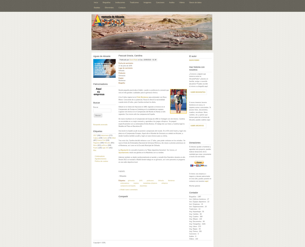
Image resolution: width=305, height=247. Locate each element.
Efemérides (109, 8)
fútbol (114, 138)
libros (95, 145)
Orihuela (161, 180)
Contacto (122, 8)
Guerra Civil (101, 140)
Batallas (97, 8)
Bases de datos (195, 2)
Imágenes (147, 2)
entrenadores (124, 183)
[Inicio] (152, 32)
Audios (172, 2)
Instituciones (120, 2)
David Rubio (134, 60)
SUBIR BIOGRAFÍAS (198, 92)
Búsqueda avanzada (100, 124)
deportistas (143, 186)
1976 (140, 180)
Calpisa (95, 138)
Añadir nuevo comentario (128, 190)
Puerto (95, 148)
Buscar (95, 107)
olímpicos (165, 183)
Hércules (107, 143)
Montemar (171, 180)
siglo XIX (105, 148)
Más (94, 150)
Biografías (107, 2)
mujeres (136, 183)
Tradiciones (134, 2)
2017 (95, 135)
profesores (150, 180)
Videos (182, 2)
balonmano (105, 135)
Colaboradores (100, 156)
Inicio (96, 2)
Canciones (160, 2)
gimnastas (131, 180)
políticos (104, 145)
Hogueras (96, 143)
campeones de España (127, 186)
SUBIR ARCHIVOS (197, 126)
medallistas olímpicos (150, 183)
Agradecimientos (100, 159)
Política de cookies (101, 161)
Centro (105, 138)
